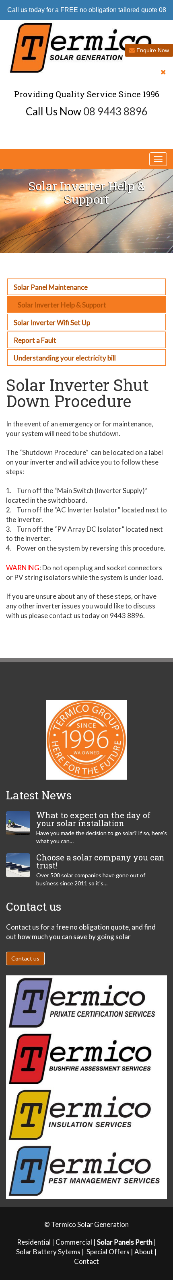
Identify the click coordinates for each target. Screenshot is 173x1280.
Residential (34, 1242)
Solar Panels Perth (124, 1242)
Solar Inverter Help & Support (62, 305)
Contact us (25, 958)
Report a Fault (35, 340)
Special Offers (108, 1251)
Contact (86, 1261)
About (143, 1251)
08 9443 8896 (115, 111)
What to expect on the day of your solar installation (93, 819)
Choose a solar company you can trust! (100, 861)
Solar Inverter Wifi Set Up (52, 322)
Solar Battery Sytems (48, 1251)
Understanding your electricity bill (65, 358)
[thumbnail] (18, 823)
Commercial (74, 1242)
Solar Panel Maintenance (51, 287)
